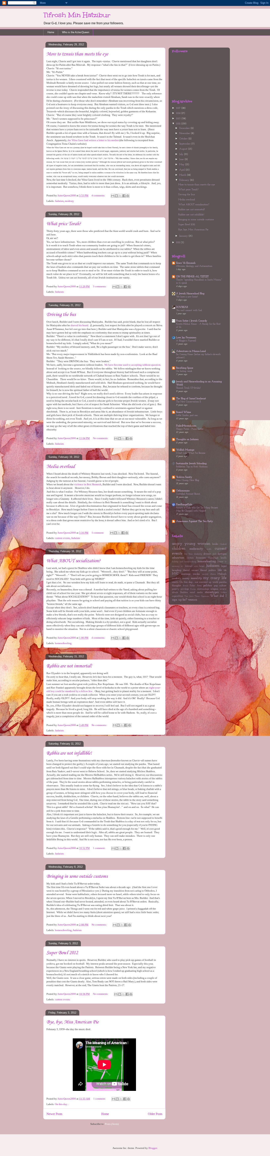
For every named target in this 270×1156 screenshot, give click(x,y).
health (224, 558)
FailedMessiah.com (186, 425)
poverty (175, 589)
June (182, 159)
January (184, 236)
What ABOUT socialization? (73, 561)
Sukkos (224, 592)
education (178, 557)
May (182, 164)
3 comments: (100, 286)
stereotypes (212, 592)
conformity (196, 548)
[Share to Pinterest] (128, 196)
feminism (201, 557)
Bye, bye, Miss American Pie (72, 1022)
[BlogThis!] (116, 196)
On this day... (62, 1104)
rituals (175, 592)
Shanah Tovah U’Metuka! (188, 388)
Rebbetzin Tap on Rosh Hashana (192, 467)
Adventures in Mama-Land (191, 351)
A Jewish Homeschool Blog (190, 293)
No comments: (101, 438)
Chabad (223, 544)
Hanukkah (213, 558)
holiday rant (177, 562)
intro (196, 566)
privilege (185, 589)
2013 (178, 118)
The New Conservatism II (188, 402)
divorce (207, 554)
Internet (188, 566)
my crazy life (215, 578)
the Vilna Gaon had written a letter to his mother (93, 140)
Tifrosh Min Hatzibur (76, 14)
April (182, 170)
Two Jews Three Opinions (196, 596)
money (186, 578)
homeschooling (63, 643)
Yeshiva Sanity (184, 477)
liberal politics (208, 570)
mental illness (208, 574)
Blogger (152, 1148)
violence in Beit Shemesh (87, 484)
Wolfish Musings (185, 450)
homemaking (190, 562)
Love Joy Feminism (186, 337)
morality (196, 578)
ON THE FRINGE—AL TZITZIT (192, 276)
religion (214, 589)
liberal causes (190, 570)
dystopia (222, 554)
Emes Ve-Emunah (185, 263)
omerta (175, 582)
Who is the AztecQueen (75, 32)
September (185, 143)
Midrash (222, 574)
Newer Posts (54, 1114)
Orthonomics (183, 490)
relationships (203, 589)
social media (196, 592)
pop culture (220, 585)
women (192, 599)
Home (50, 32)
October (183, 138)
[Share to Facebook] (124, 196)
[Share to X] (120, 196)
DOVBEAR (182, 307)
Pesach (185, 586)
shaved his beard (79, 325)
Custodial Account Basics (188, 494)
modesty (69, 201)
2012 (178, 123)
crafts (209, 549)
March (183, 175)
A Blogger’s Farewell (186, 341)
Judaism (59, 201)
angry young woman (191, 543)
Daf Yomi (188, 554)
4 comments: (99, 195)
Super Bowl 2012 (62, 953)
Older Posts (155, 1114)
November (185, 133)
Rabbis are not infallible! (69, 753)
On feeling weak (184, 371)
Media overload (60, 466)
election (190, 558)
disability (198, 554)
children (178, 548)
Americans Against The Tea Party (194, 521)
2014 (178, 113)
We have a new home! (187, 297)
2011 (178, 242)
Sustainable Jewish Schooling (191, 463)
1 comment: (98, 532)
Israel (201, 566)
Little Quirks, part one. (187, 415)
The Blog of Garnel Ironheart (191, 398)
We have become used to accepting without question (132, 364)
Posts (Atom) (112, 1123)
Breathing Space (184, 368)
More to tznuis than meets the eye (77, 54)
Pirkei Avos (196, 586)
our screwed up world (206, 582)
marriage (186, 574)
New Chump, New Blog (187, 480)
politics (207, 585)
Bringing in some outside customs (77, 876)
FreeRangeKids (184, 504)
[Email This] (113, 196)
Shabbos (184, 592)
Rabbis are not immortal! (69, 666)
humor (220, 561)
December (185, 128)
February (184, 180)
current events (62, 538)
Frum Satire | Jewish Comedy (191, 320)
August (183, 149)
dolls (214, 554)
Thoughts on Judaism (187, 439)
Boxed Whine (183, 412)
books (215, 544)
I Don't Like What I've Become (190, 453)
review (223, 589)
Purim (193, 589)
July (181, 154)
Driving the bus (61, 315)
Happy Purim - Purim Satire (189, 429)
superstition (177, 596)
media (196, 574)
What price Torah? (63, 224)
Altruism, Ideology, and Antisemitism (194, 266)
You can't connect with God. (189, 310)
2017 (178, 108)
